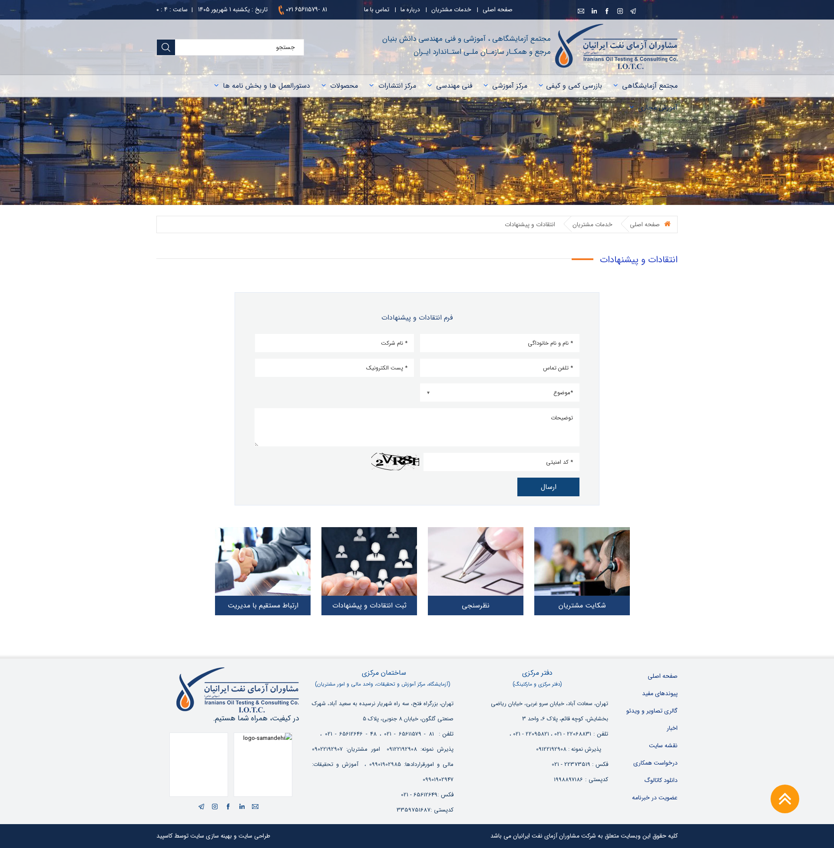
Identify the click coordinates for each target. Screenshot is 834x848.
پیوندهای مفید (660, 693)
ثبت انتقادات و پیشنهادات (369, 605)
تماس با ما (376, 9)
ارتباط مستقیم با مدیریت (263, 605)
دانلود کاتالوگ (661, 780)
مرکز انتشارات (397, 85)
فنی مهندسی (454, 85)
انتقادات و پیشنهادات (530, 224)
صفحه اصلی (498, 9)
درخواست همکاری (655, 763)
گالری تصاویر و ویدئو (652, 711)
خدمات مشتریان (451, 9)
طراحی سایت (254, 836)
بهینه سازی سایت (211, 836)
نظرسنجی (476, 605)
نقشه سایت (663, 745)
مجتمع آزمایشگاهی (650, 85)
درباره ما (410, 9)
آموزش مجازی (658, 107)
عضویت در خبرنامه (655, 797)
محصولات (344, 85)
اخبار (672, 728)
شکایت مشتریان (582, 605)
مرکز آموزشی (509, 85)
